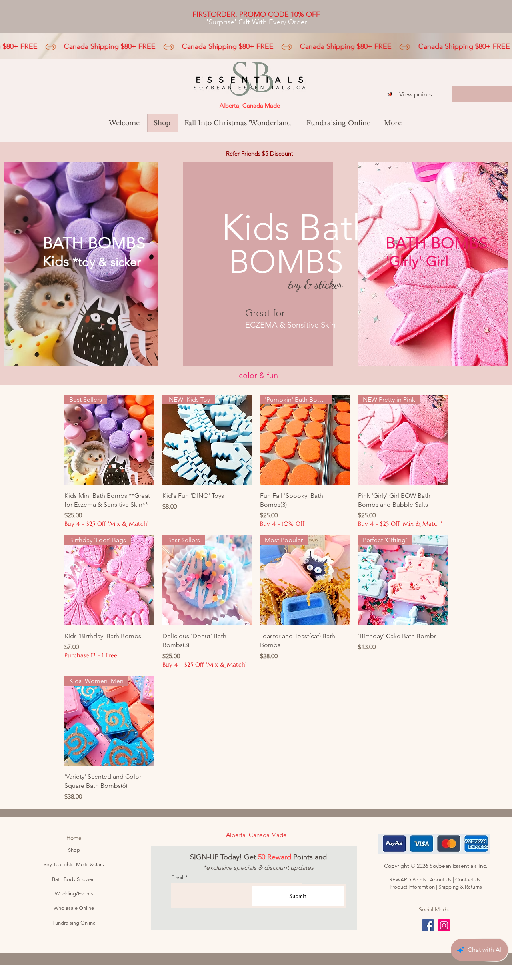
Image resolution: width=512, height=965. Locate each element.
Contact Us (467, 880)
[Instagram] (444, 925)
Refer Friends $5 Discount (259, 153)
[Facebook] (428, 925)
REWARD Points (407, 880)
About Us (441, 880)
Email (177, 877)
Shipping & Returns (460, 887)
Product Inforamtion (413, 887)
